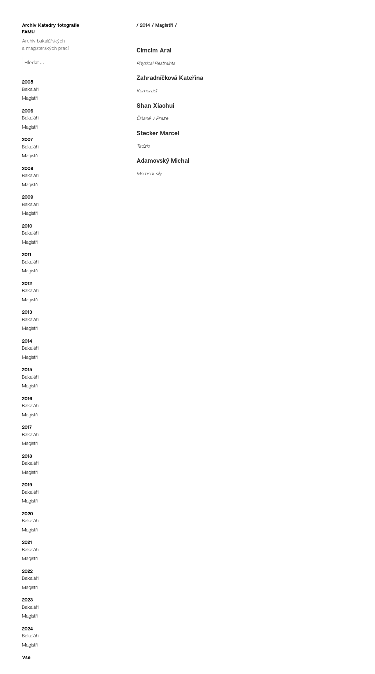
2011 (26, 254)
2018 (27, 456)
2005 (27, 82)
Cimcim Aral (154, 50)
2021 (27, 542)
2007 (27, 139)
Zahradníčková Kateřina (170, 77)
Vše (26, 657)
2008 (27, 168)
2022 (27, 571)
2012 (27, 283)
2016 (27, 398)
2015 (27, 369)
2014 (27, 341)
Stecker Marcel (158, 133)
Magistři (30, 98)
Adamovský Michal (163, 160)
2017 (27, 427)
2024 (27, 628)
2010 (27, 226)
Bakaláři (30, 89)
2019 (27, 484)
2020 (27, 513)
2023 (27, 600)
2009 (27, 197)
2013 (27, 312)
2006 (27, 111)
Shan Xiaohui (155, 105)
